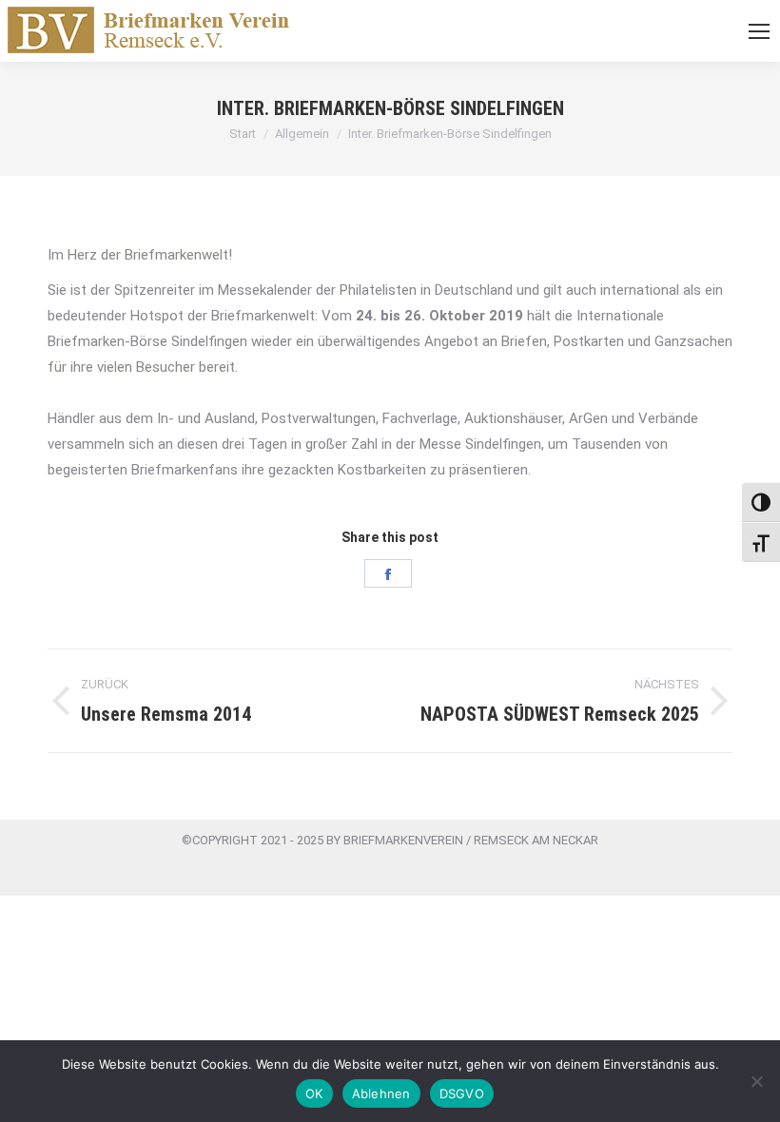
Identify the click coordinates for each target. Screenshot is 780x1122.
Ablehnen (381, 1093)
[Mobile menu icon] (759, 31)
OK (314, 1093)
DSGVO (461, 1093)
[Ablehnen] (756, 1081)
